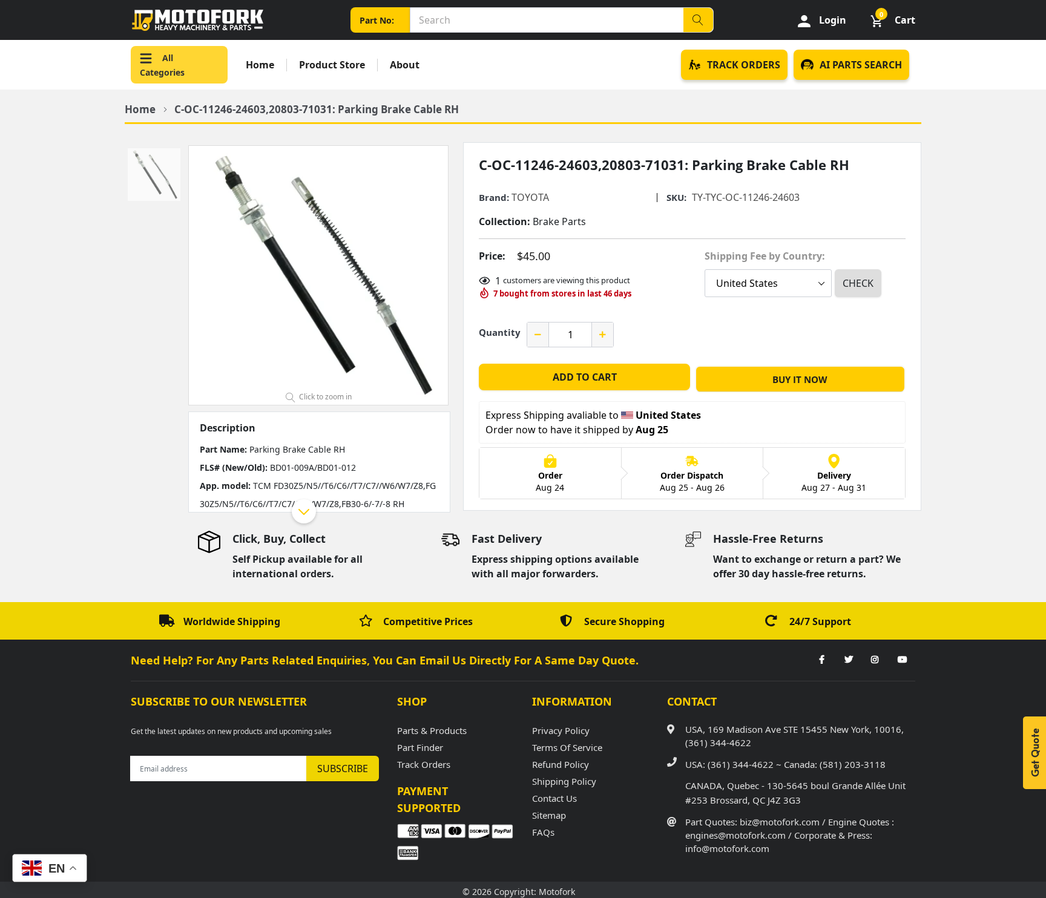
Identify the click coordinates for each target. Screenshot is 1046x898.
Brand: (494, 197)
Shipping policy (564, 781)
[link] (821, 660)
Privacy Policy (561, 730)
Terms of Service (567, 747)
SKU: (676, 197)
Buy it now (799, 379)
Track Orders (423, 764)
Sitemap (549, 815)
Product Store (332, 65)
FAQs (543, 832)
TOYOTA (530, 197)
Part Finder (420, 747)
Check (858, 283)
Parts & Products (432, 730)
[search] (697, 20)
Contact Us (554, 798)
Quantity (500, 332)
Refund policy (560, 764)
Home (260, 65)
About (404, 65)
